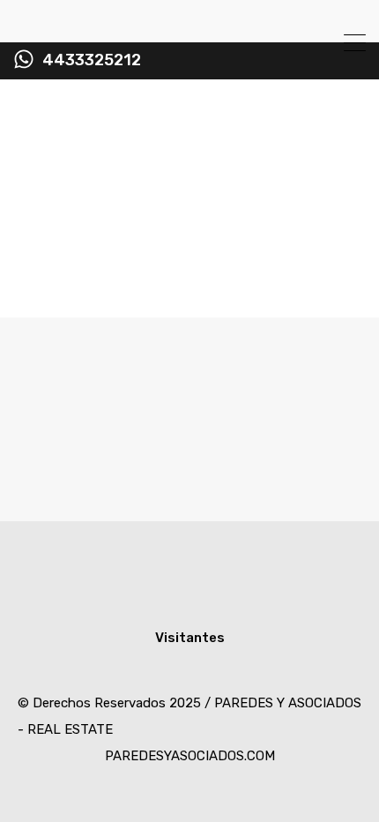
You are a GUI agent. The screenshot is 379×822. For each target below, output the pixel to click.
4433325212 (91, 60)
